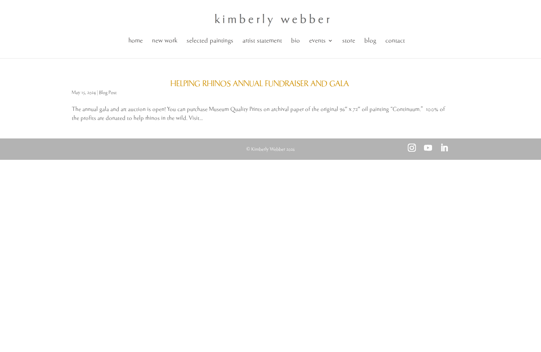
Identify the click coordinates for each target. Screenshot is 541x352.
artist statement (262, 40)
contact (395, 40)
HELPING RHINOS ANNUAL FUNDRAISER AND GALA (259, 84)
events (317, 40)
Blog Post (108, 92)
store (348, 40)
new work (164, 40)
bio (295, 40)
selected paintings (210, 40)
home (135, 40)
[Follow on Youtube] (428, 148)
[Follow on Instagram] (412, 148)
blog (370, 40)
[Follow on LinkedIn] (444, 148)
